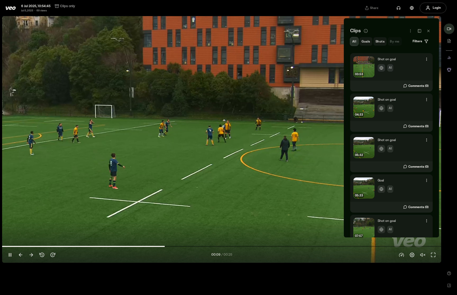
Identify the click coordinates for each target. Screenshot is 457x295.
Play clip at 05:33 (391, 193)
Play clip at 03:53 (391, 72)
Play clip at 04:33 (391, 113)
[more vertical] (426, 59)
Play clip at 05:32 (391, 153)
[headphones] (398, 8)
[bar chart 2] (449, 57)
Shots (380, 42)
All (354, 42)
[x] (428, 31)
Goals (366, 42)
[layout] (449, 285)
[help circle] (449, 273)
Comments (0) (418, 86)
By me (394, 42)
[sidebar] (419, 31)
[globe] (411, 8)
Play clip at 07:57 (391, 234)
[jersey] (449, 69)
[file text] (449, 41)
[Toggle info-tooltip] (366, 31)
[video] (449, 29)
